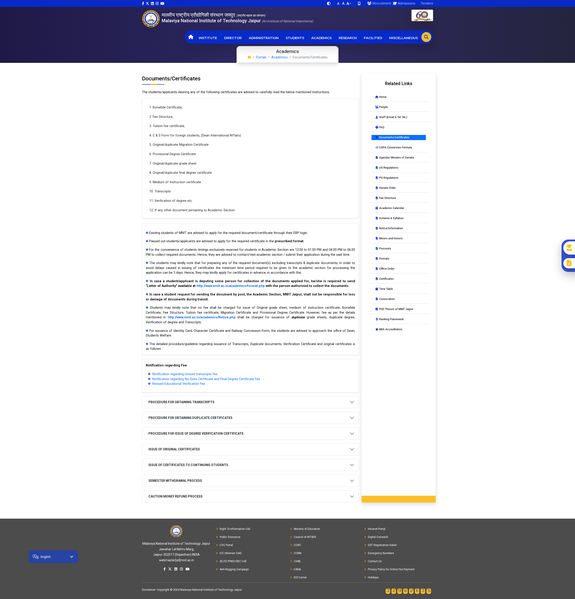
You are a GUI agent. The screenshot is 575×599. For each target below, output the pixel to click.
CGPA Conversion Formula (395, 147)
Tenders (426, 3)
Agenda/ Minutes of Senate (396, 157)
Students (295, 38)
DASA (297, 569)
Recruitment (381, 3)
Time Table (385, 289)
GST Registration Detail (382, 545)
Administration (264, 38)
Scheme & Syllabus (391, 218)
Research (348, 38)
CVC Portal (226, 545)
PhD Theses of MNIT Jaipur (395, 309)
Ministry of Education (307, 529)
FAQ (381, 127)
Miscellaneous (403, 38)
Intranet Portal (376, 529)
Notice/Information (390, 228)
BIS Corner (300, 577)
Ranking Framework (391, 319)
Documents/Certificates (393, 137)
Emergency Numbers (381, 553)
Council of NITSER (305, 537)
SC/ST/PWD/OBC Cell (233, 561)
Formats (383, 258)
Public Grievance (230, 537)
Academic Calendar (391, 208)
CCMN (297, 553)
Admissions (406, 3)
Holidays (373, 577)
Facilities (373, 38)
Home (382, 97)
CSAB (297, 561)
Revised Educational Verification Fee (178, 384)
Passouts (384, 248)
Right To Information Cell (235, 529)
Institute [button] (208, 38)
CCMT (297, 545)
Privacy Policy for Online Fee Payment (391, 569)
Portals (261, 57)
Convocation (386, 299)
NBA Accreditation (390, 329)
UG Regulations (388, 167)
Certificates (386, 278)
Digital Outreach (378, 537)
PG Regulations (388, 177)
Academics (321, 38)
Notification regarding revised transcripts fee (184, 374)
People (383, 107)
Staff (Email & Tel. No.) (392, 117)
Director (233, 38)
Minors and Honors (390, 238)
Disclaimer (148, 589)
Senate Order (387, 187)
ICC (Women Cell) (230, 553)
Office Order (386, 268)
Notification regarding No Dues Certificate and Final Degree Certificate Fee (205, 379)
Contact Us (375, 561)
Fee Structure (387, 198)
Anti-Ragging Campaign (234, 569)
